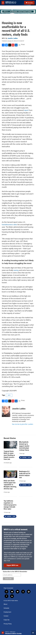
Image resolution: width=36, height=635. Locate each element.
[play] (3, 633)
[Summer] (18, 11)
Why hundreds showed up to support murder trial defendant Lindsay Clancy (24, 446)
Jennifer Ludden (13, 38)
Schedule (6, 608)
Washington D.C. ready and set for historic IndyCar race (24, 474)
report (26, 110)
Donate (30, 3)
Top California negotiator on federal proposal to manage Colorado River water (10, 505)
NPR (9, 395)
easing (16, 270)
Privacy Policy (8, 624)
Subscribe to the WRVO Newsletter (15, 571)
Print (23, 44)
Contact (6, 616)
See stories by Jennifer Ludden (22, 424)
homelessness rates (9, 225)
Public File (6, 620)
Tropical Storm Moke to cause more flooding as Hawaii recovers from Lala (9, 455)
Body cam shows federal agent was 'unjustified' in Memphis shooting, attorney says (10, 485)
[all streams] (33, 632)
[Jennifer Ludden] (6, 411)
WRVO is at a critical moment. (16, 529)
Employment (7, 612)
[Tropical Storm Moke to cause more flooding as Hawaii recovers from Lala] (10, 444)
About (5, 604)
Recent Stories (10, 438)
